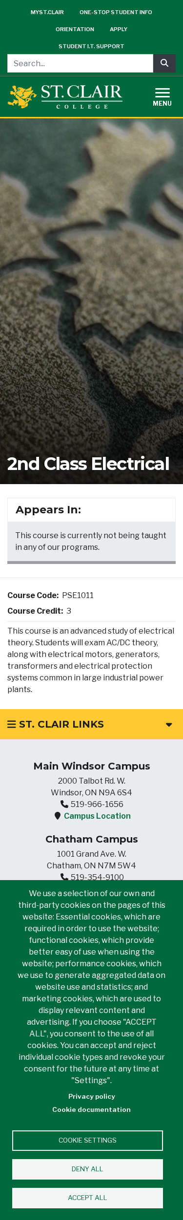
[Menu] (168, 95)
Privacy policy (91, 1096)
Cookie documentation (91, 1109)
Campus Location (97, 816)
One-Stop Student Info (116, 12)
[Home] (64, 97)
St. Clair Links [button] (60, 724)
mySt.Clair (47, 12)
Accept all (87, 1197)
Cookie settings (88, 1140)
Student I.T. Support (91, 46)
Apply (118, 29)
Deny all (87, 1169)
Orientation (75, 29)
